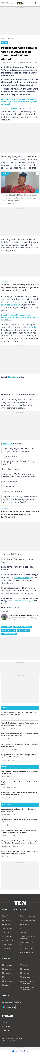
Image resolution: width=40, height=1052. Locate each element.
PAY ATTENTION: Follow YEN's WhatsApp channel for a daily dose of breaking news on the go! (19, 101)
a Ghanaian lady (22, 577)
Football (4, 739)
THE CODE (8, 443)
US (2, 718)
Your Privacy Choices (22, 1051)
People (10, 38)
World (3, 728)
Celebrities (4, 846)
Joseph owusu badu (9, 633)
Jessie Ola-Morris (24, 62)
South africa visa (8, 630)
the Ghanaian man (10, 304)
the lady (32, 327)
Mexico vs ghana (23, 630)
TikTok (14, 108)
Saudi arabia (6, 627)
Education (4, 749)
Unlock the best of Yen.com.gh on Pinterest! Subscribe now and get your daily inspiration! (20, 317)
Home (3, 38)
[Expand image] (38, 173)
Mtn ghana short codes (22, 627)
